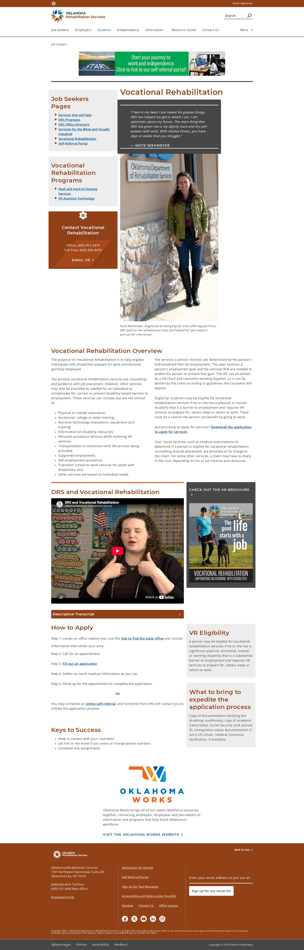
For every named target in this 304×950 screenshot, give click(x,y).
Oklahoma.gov (61, 944)
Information (154, 30)
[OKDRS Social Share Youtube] (144, 919)
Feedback (120, 944)
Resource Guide (184, 30)
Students (104, 30)
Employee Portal (62, 897)
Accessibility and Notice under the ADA (149, 896)
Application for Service (137, 868)
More (244, 30)
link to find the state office (142, 638)
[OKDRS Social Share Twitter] (134, 919)
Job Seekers (60, 30)
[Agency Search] (249, 15)
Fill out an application (80, 664)
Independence (128, 30)
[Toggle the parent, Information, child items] (164, 30)
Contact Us (210, 30)
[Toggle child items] (251, 29)
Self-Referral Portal (135, 877)
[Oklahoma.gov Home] (53, 3)
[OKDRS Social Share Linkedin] (153, 919)
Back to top (242, 850)
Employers (83, 30)
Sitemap (127, 906)
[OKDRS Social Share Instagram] (162, 919)
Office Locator (168, 906)
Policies (81, 944)
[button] (83, 260)
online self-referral (101, 704)
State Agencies (243, 3)
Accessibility (100, 944)
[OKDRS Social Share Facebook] (125, 919)
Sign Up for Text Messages (140, 887)
